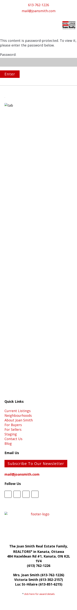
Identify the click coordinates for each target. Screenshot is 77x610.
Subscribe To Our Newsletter (36, 463)
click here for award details (39, 594)
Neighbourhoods (18, 415)
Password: (8, 54)
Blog (8, 443)
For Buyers (13, 425)
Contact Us (13, 439)
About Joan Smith (18, 420)
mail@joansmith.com (39, 11)
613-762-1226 (38, 5)
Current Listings (17, 411)
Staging (10, 434)
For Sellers (12, 429)
